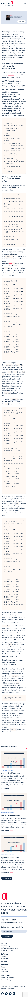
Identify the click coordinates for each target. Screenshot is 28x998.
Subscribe (7, 936)
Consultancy (5, 946)
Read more (5, 788)
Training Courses (7, 950)
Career (3, 969)
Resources (4, 972)
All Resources (7, 878)
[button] (25, 748)
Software (4, 954)
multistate (4, 959)
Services (4, 943)
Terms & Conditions (8, 978)
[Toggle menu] (25, 4)
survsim (4, 961)
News (3, 967)
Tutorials (21, 21)
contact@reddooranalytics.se (11, 923)
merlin (12, 263)
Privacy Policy (6, 980)
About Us (4, 965)
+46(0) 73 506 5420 (8, 920)
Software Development (9, 948)
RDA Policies (5, 975)
